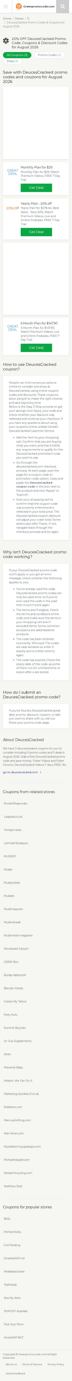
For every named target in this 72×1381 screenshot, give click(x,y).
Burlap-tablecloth (15, 975)
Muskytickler (12, 882)
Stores (19, 18)
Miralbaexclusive (14, 1271)
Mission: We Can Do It (18, 1080)
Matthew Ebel (13, 1186)
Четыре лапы (12, 830)
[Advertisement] (36, 123)
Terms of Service (32, 1364)
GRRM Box (11, 962)
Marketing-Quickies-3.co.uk (21, 1094)
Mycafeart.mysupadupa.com (22, 1146)
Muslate (9, 896)
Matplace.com (13, 1107)
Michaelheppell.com (17, 1159)
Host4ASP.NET (13, 1337)
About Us (11, 1364)
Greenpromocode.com (38, 6)
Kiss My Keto (12, 1298)
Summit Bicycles (15, 1028)
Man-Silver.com (14, 1133)
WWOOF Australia (15, 1311)
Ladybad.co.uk (13, 816)
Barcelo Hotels (13, 988)
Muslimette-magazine (18, 935)
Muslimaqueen (13, 909)
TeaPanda (10, 1284)
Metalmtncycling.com (18, 1173)
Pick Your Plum (14, 1324)
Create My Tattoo (15, 1001)
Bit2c (7, 1218)
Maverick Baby (13, 1067)
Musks (8, 869)
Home (7, 18)
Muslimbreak (12, 922)
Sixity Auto (11, 1014)
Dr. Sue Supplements (17, 1041)
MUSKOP (10, 856)
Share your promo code (25, 722)
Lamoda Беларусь (16, 843)
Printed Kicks (12, 1232)
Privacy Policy (56, 1364)
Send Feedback (15, 1373)
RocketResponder (16, 803)
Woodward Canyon (16, 948)
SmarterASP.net (14, 1258)
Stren (7, 1054)
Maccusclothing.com (17, 1120)
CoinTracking (12, 1245)
